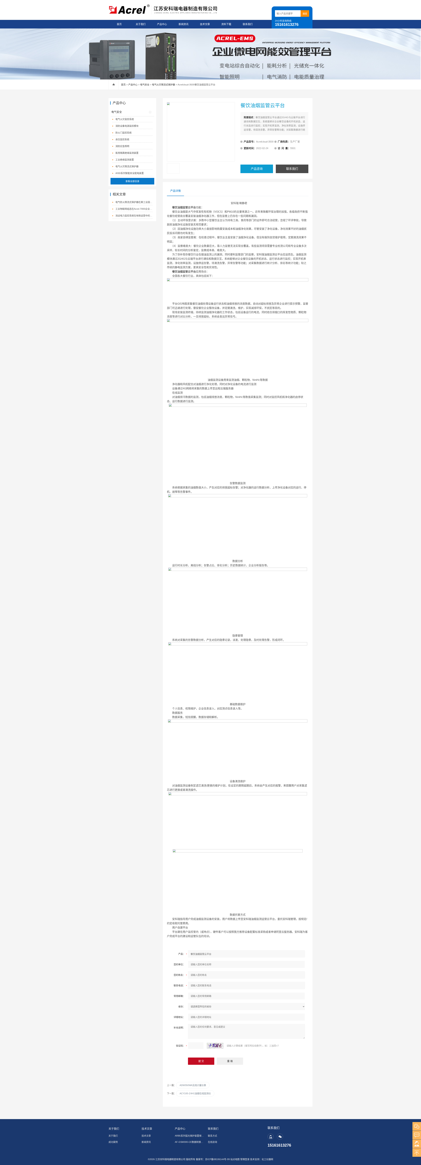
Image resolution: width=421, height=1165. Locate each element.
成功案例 (113, 1142)
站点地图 (235, 1159)
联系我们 (248, 24)
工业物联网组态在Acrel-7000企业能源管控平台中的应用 (134, 209)
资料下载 (226, 24)
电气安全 (144, 84)
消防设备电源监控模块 (126, 126)
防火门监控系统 (123, 132)
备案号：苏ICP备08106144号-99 (213, 1159)
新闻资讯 (183, 24)
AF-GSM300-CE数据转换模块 (189, 1142)
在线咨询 (212, 1142)
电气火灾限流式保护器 (163, 84)
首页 (119, 24)
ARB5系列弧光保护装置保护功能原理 (189, 1135)
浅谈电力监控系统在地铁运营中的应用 (134, 215)
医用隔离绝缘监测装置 (126, 153)
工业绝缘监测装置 (124, 159)
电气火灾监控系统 (124, 119)
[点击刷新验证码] (215, 1045)
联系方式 (212, 1135)
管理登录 (244, 1159)
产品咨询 (257, 168)
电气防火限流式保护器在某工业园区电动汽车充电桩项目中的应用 (134, 202)
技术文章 (205, 24)
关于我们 (141, 24)
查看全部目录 (132, 181)
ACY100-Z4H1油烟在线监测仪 (195, 1093)
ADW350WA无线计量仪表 (193, 1085)
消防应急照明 (122, 146)
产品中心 (162, 24)
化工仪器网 (267, 1159)
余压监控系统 (122, 139)
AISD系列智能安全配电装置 (129, 173)
